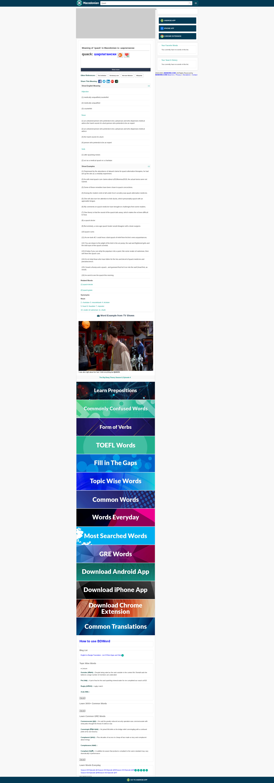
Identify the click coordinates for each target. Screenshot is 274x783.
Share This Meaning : (89, 81)
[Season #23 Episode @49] (141, 771)
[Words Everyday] (115, 526)
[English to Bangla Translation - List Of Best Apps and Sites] (122, 656)
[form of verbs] (115, 435)
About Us (170, 75)
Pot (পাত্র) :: (85, 680)
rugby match (92, 686)
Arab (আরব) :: (85, 692)
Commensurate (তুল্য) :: (89, 721)
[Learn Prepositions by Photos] (115, 399)
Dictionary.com (114, 75)
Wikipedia (139, 75)
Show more (115, 69)
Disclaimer (186, 75)
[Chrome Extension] (115, 616)
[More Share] (116, 82)
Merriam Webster (127, 75)
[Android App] (115, 580)
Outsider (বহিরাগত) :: (88, 672)
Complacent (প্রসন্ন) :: (89, 737)
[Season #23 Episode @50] (138, 771)
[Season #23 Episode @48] (144, 771)
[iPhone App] (115, 598)
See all (82, 698)
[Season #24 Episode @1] (135, 771)
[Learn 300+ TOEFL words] (115, 453)
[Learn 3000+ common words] (115, 508)
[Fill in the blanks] (115, 471)
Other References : (88, 75)
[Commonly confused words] (115, 417)
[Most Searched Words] (115, 544)
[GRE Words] (115, 562)
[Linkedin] (109, 82)
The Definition (102, 75)
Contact (194, 75)
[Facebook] (100, 82)
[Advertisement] (115, 23)
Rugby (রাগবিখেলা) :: (87, 686)
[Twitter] (104, 82)
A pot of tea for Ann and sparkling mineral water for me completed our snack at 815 (114, 680)
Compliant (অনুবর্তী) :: (88, 751)
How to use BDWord (95, 641)
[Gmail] (113, 82)
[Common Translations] (115, 635)
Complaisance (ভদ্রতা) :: (89, 745)
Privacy (178, 75)
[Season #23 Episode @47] (147, 771)
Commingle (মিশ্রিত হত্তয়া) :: (90, 729)
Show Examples (116, 166)
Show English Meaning (116, 86)
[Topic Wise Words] (115, 490)
